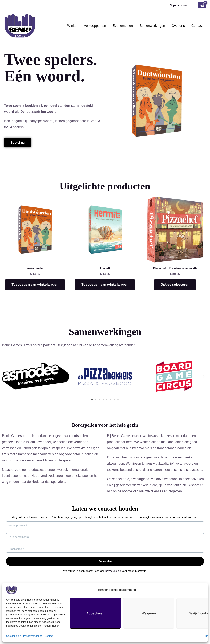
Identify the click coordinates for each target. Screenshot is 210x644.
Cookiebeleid (13, 636)
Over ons (178, 26)
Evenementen (123, 26)
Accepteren (95, 613)
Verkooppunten (95, 26)
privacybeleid (113, 570)
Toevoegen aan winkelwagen (34, 284)
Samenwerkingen (152, 26)
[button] (6, 376)
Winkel (72, 26)
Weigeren (149, 613)
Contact (49, 636)
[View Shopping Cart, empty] (202, 5)
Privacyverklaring (32, 636)
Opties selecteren (175, 284)
